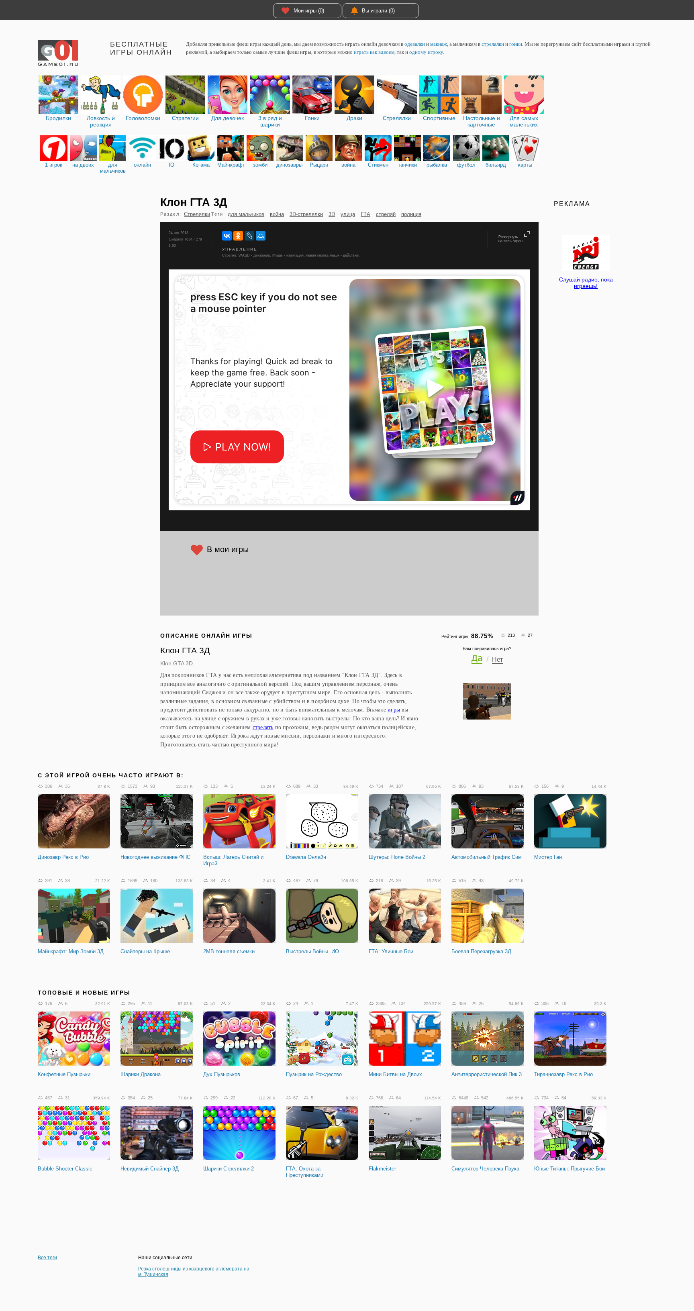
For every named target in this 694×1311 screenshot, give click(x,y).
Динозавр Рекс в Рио (63, 857)
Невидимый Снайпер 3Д (149, 1169)
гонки (515, 44)
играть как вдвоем (374, 52)
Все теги (47, 1257)
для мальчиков (246, 214)
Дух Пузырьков (221, 1074)
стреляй (386, 214)
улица (348, 214)
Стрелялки (197, 214)
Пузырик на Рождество (314, 1074)
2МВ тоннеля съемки (229, 951)
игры (394, 709)
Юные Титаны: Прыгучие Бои (569, 1169)
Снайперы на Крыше (145, 951)
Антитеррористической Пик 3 (486, 1074)
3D (332, 214)
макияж (438, 44)
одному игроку (426, 52)
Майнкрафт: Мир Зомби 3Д (71, 951)
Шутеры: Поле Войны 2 (397, 857)
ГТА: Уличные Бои (391, 951)
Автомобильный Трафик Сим (486, 857)
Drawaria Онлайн (306, 857)
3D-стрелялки (306, 214)
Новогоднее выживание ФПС (155, 857)
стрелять (263, 727)
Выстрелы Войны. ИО (312, 951)
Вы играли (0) (378, 11)
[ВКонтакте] (227, 236)
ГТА (365, 214)
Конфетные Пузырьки (64, 1074)
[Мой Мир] (260, 236)
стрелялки (493, 44)
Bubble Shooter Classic (65, 1169)
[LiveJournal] (249, 236)
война (277, 214)
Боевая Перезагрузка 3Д (481, 951)
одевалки (414, 44)
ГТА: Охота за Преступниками (304, 1172)
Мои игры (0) (309, 11)
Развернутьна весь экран (510, 239)
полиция (411, 214)
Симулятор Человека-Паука (485, 1169)
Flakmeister (382, 1169)
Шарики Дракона (140, 1074)
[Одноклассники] (238, 236)
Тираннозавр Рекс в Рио (563, 1074)
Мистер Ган (548, 857)
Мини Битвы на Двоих (395, 1074)
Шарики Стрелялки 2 (228, 1169)
